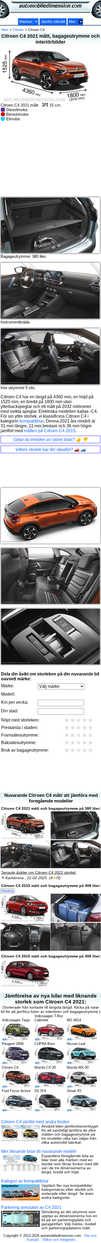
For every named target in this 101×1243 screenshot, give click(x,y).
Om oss (90, 1236)
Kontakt (33, 1240)
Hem (4, 30)
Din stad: (9, 711)
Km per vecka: (14, 702)
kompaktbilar (31, 421)
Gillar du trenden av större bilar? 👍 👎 (50, 439)
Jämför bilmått (53, 22)
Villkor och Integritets (58, 1240)
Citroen (18, 30)
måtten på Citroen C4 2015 (49, 430)
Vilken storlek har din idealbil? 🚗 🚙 (50, 449)
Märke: (7, 686)
